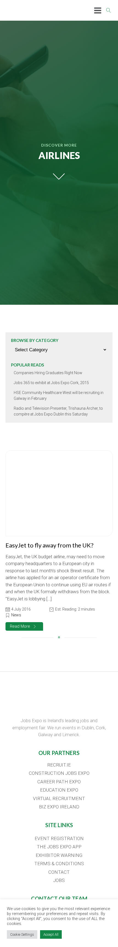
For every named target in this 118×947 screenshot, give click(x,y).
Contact (59, 872)
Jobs (59, 880)
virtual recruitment (59, 798)
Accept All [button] (50, 934)
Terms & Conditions (59, 863)
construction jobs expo (59, 773)
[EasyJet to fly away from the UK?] (59, 493)
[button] (24, 626)
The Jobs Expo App (59, 846)
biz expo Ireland (59, 807)
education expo (59, 790)
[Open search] (109, 10)
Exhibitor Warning (59, 855)
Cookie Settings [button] (22, 934)
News (16, 615)
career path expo (59, 781)
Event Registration (59, 838)
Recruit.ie (59, 765)
